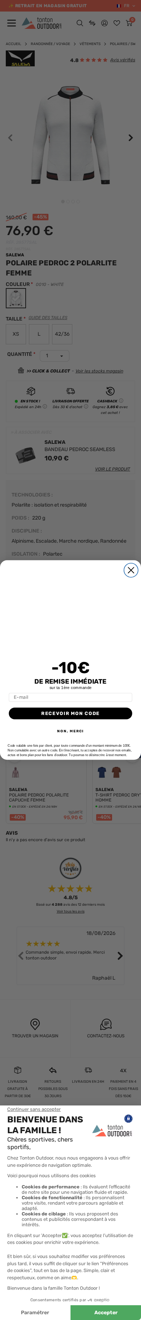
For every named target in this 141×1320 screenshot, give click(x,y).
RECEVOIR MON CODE (70, 713)
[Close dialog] (131, 570)
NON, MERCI (70, 731)
